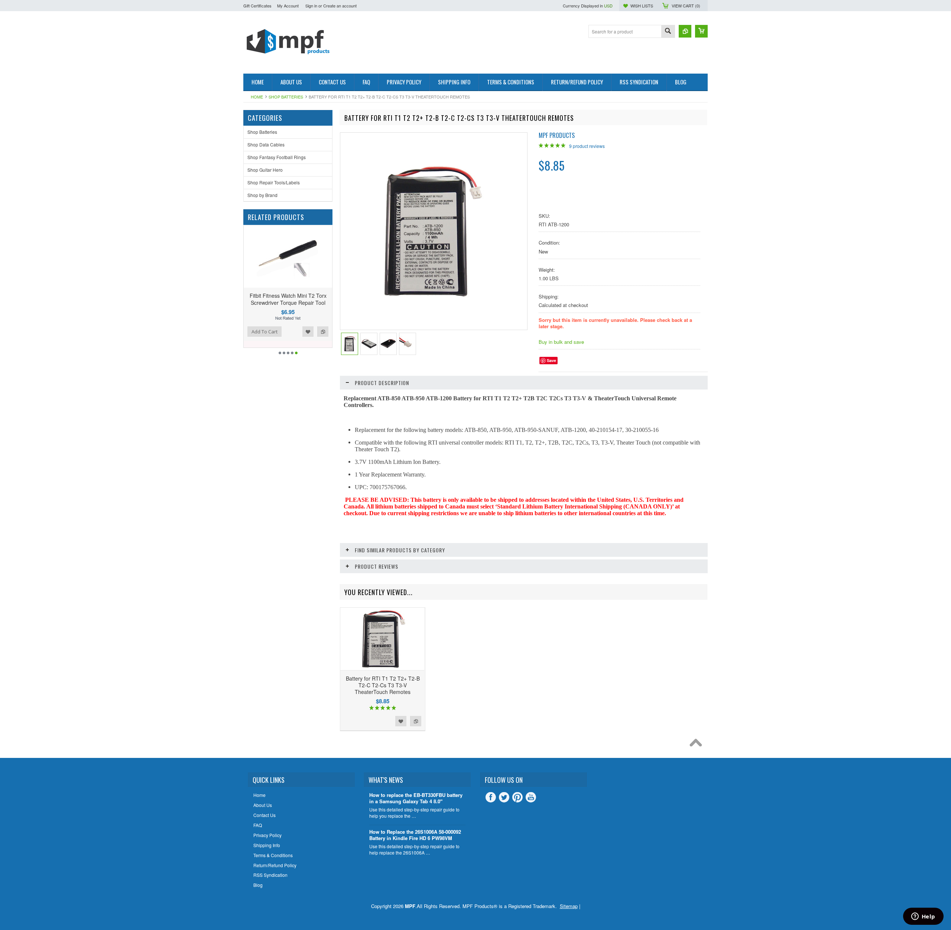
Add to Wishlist (273, 331)
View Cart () (686, 6)
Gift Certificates (257, 6)
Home (257, 97)
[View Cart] (701, 31)
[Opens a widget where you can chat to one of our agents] (923, 917)
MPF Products (557, 135)
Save (551, 360)
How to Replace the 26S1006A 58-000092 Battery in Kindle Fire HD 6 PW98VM (415, 835)
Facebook (491, 797)
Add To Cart (318, 331)
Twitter (504, 797)
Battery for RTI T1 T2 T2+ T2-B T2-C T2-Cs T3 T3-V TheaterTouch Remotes (383, 685)
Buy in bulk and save (561, 341)
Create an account (340, 6)
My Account (288, 6)
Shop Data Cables (266, 144)
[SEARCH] (668, 31)
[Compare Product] (685, 31)
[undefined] (429, 299)
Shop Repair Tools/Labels (273, 182)
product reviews (587, 146)
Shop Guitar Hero (265, 170)
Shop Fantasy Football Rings (276, 157)
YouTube (531, 797)
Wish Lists (641, 6)
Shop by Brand (262, 195)
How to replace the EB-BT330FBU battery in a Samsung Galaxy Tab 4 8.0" (415, 798)
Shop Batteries (286, 97)
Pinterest (517, 797)
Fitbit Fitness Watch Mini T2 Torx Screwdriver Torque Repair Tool (253, 299)
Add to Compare (288, 331)
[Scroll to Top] (697, 744)
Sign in (311, 6)
